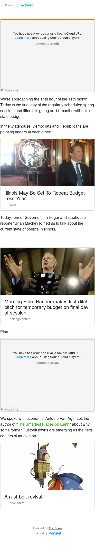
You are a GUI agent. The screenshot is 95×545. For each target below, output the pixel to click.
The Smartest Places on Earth (43, 424)
